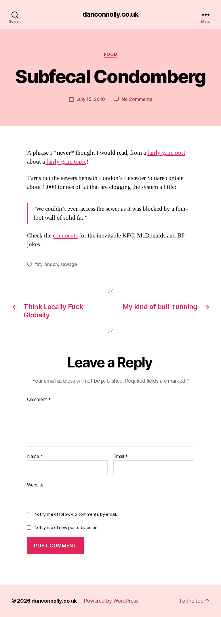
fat (38, 264)
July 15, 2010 (91, 99)
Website (35, 485)
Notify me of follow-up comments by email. (75, 514)
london (50, 264)
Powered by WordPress (111, 601)
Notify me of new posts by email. (66, 527)
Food (110, 54)
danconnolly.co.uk (110, 14)
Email (120, 456)
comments (65, 235)
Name (35, 456)
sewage (68, 264)
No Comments (137, 99)
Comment (39, 399)
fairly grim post (166, 153)
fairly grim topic (66, 162)
